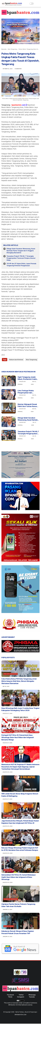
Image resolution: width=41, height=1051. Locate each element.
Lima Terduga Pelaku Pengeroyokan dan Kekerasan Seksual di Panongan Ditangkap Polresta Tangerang (26, 392)
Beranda (3, 49)
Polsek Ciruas (8, 926)
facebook (10, 995)
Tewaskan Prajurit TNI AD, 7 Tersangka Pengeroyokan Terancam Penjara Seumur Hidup (21, 258)
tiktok (10, 997)
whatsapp (32, 995)
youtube (32, 997)
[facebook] (3, 365)
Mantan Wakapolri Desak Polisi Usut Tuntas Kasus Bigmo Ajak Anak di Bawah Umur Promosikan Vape (28, 405)
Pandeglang (8, 703)
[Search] (35, 3)
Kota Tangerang (12, 49)
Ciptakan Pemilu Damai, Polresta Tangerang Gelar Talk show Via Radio (18, 905)
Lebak (6, 788)
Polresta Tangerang (10, 899)
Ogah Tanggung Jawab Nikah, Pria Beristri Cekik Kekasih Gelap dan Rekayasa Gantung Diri (27, 378)
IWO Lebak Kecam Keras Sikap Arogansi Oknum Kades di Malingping (19, 795)
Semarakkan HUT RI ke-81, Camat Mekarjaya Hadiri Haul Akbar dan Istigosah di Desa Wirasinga (18, 877)
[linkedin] (18, 365)
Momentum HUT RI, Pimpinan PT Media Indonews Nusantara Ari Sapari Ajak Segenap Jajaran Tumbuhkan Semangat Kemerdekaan (20, 767)
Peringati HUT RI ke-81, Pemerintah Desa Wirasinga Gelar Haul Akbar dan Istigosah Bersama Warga (17, 737)
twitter (21, 995)
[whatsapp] (10, 365)
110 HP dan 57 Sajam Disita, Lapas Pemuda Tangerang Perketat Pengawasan (21, 264)
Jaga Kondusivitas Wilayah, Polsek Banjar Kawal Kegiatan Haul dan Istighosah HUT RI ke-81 (20, 822)
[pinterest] (14, 365)
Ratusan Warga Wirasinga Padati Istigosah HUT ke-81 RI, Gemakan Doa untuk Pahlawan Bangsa (19, 849)
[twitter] (7, 365)
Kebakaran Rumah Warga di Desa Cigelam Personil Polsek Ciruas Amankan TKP (17, 932)
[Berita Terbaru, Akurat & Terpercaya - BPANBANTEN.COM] (11, 5)
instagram (20, 997)
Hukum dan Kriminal (16, 359)
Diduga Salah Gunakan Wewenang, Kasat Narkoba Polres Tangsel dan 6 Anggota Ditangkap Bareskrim (21, 251)
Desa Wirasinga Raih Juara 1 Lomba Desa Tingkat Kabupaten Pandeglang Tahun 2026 (20, 709)
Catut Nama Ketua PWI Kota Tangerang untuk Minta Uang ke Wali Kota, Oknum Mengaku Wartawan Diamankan (19, 681)
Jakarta (6, 759)
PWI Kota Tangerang (10, 674)
